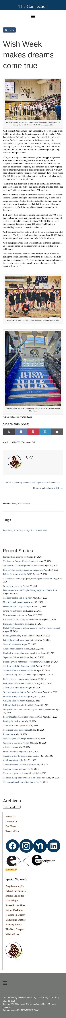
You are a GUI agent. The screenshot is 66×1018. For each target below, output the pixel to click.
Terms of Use (12, 831)
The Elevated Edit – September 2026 (19, 666)
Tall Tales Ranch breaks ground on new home (23, 566)
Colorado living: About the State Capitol (20, 675)
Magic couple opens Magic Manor (18, 739)
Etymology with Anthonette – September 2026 (23, 662)
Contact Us (11, 821)
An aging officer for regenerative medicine (21, 756)
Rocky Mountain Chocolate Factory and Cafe (22, 717)
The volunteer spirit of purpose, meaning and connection (27, 579)
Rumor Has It (9, 734)
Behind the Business (16, 891)
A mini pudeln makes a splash (16, 649)
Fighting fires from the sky (15, 557)
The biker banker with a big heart (17, 598)
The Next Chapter (15, 929)
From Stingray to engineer (14, 752)
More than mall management (15, 602)
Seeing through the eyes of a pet (17, 606)
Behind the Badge (15, 895)
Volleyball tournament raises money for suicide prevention (28, 709)
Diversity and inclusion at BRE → (48, 488)
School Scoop (24, 503)
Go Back (9, 30)
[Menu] (33, 15)
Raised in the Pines (15, 905)
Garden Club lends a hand (14, 688)
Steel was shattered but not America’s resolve (22, 692)
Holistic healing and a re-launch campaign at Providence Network (31, 628)
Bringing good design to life (15, 624)
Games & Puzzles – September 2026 (19, 670)
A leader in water (10, 747)
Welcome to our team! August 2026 (18, 743)
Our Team (11, 826)
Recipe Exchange (14, 910)
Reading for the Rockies (13, 721)
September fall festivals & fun (16, 657)
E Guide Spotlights (15, 915)
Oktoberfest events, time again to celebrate (21, 653)
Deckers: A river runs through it (17, 679)
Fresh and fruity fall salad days (16, 696)
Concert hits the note (12, 644)
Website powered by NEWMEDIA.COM (21, 1010)
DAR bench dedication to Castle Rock (19, 683)
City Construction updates (14, 725)
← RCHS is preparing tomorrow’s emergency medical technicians (31, 482)
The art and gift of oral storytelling (18, 773)
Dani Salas (7, 530)
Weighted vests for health (14, 701)
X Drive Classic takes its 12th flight (18, 705)
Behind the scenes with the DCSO (17, 574)
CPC (18, 442)
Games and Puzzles (15, 919)
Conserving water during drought (17, 730)
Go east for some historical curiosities (19, 765)
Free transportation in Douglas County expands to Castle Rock (30, 590)
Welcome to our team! (12, 586)
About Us (11, 816)
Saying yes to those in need (15, 611)
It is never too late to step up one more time (22, 619)
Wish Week (43, 530)
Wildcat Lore (12, 934)
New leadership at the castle (15, 615)
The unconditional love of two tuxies (19, 782)
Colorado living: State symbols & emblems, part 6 (25, 778)
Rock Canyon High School (25, 530)
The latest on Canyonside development (20, 561)
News (14, 503)
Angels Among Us (15, 886)
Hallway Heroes (14, 924)
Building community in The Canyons (19, 636)
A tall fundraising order (13, 760)
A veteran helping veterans (14, 769)
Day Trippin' (12, 900)
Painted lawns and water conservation (19, 640)
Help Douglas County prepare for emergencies (23, 570)
